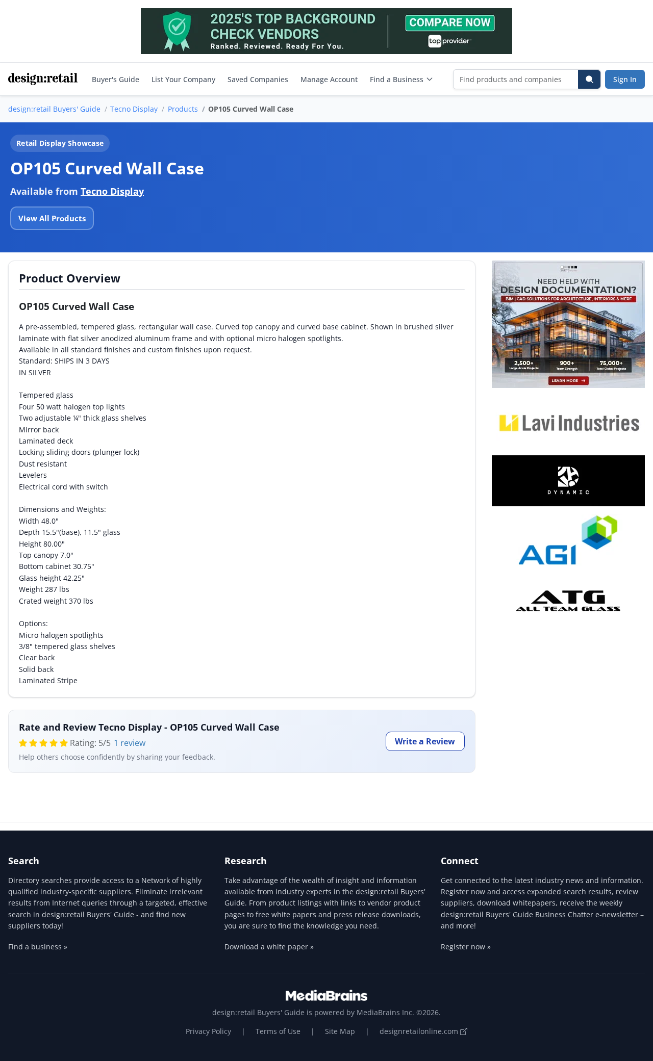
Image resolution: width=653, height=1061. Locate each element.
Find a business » (37, 946)
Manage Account (329, 79)
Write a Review (425, 741)
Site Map (340, 1031)
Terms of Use (278, 1031)
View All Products (52, 218)
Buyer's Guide (115, 79)
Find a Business (396, 79)
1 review (129, 742)
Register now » (466, 946)
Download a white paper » (269, 946)
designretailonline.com (420, 1031)
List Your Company (183, 79)
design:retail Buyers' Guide (54, 109)
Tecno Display (134, 109)
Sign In (625, 79)
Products (183, 109)
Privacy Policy (208, 1031)
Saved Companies (258, 79)
